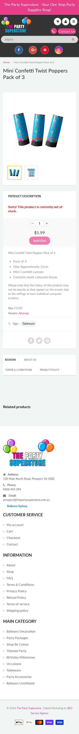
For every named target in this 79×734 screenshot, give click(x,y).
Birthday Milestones (20, 657)
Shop (10, 571)
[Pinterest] (45, 50)
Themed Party (16, 651)
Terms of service (17, 604)
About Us (30, 359)
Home (6, 62)
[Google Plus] (33, 50)
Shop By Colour (17, 644)
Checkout (13, 538)
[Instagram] (59, 50)
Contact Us (67, 31)
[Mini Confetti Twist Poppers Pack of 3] (39, 129)
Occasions (13, 664)
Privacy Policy (49, 369)
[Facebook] (19, 50)
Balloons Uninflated (20, 683)
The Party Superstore (29, 708)
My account (14, 525)
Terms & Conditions (18, 369)
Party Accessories (19, 677)
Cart (9, 531)
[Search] (73, 39)
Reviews (10, 359)
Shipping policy (17, 610)
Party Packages (17, 638)
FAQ (9, 578)
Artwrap (24, 313)
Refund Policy (16, 597)
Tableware (28, 323)
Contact (12, 544)
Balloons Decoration (20, 631)
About (10, 565)
